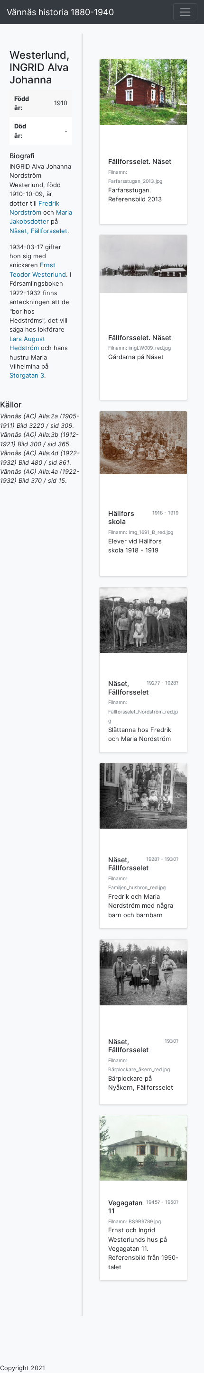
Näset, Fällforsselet (38, 231)
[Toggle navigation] (185, 11)
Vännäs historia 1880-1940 (60, 12)
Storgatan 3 (26, 375)
